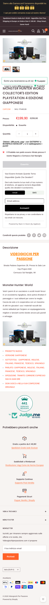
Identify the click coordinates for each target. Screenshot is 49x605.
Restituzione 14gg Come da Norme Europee (24, 465)
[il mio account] (38, 30)
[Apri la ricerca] (33, 30)
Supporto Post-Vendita (24, 483)
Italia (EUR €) (9, 570)
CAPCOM (6, 109)
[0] (44, 31)
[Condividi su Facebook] (29, 235)
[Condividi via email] (44, 235)
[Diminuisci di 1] (19, 134)
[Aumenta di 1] (36, 134)
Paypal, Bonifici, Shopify (24, 500)
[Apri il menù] (4, 31)
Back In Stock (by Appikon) (29, 224)
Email (15, 193)
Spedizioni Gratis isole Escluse (24, 448)
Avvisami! (24, 208)
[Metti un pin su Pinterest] (34, 235)
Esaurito (25, 164)
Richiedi (11, 556)
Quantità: (7, 134)
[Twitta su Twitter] (39, 235)
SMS (34, 193)
